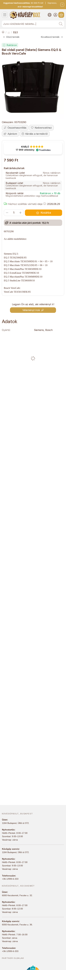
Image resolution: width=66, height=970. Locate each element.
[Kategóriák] (5, 15)
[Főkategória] (3, 32)
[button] (33, 148)
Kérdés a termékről (36, 133)
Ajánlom (12, 133)
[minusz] (7, 212)
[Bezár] (62, 5)
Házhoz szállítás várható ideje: (26, 203)
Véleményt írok (31, 310)
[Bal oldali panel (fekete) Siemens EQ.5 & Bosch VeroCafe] (33, 88)
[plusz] (20, 212)
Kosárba (46, 212)
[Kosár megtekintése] (61, 15)
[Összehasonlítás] (15, 127)
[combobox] (33, 23)
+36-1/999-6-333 (10, 879)
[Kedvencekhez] (41, 127)
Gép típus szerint (9, 32)
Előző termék (12, 37)
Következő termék (50, 37)
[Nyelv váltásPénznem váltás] (49, 15)
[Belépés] (55, 15)
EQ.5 (15, 32)
